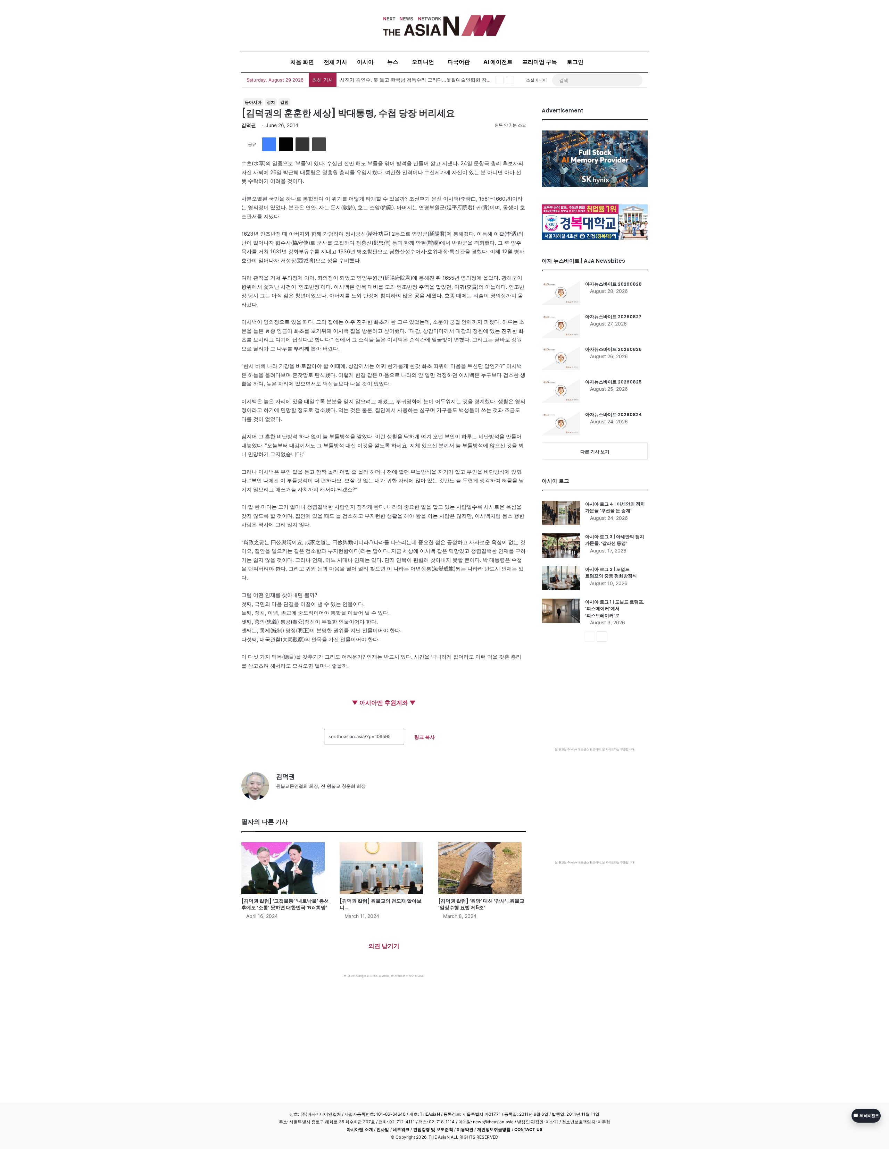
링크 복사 (424, 737)
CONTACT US (528, 1129)
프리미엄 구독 (539, 61)
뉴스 (392, 61)
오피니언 (423, 61)
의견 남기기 (383, 946)
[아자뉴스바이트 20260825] (561, 391)
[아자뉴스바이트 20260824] (561, 423)
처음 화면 (302, 61)
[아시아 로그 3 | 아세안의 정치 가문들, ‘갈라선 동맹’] (561, 545)
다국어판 (459, 61)
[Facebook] (269, 144)
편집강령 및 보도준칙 (433, 1129)
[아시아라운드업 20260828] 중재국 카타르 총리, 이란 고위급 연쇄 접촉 (418, 80)
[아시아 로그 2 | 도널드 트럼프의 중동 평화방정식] (561, 578)
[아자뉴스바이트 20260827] (561, 325)
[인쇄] (319, 144)
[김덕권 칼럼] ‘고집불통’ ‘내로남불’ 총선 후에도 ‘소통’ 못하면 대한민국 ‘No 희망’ (285, 904)
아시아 (365, 61)
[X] (286, 144)
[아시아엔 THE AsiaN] (444, 25)
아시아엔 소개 (360, 1129)
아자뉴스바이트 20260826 (613, 349)
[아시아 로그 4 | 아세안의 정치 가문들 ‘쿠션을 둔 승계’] (561, 513)
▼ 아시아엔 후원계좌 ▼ (384, 702)
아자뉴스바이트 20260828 (613, 284)
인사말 (382, 1129)
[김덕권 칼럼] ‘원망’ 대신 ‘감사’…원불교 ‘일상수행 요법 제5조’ (481, 904)
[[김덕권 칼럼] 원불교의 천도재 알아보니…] (383, 868)
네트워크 (401, 1129)
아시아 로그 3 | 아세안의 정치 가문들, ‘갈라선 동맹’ (614, 540)
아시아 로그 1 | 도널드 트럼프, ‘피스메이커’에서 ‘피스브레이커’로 (614, 609)
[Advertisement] (383, 1030)
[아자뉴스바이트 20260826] (561, 358)
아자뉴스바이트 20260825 (613, 382)
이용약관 (465, 1129)
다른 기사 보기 (594, 451)
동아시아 (253, 102)
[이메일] (302, 144)
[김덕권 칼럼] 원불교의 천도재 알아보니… (381, 904)
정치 (271, 102)
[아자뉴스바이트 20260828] (561, 293)
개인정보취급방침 (494, 1129)
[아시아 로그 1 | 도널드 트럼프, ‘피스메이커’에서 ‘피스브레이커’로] (561, 611)
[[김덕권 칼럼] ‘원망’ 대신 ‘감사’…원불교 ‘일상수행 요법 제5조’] (482, 868)
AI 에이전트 (498, 61)
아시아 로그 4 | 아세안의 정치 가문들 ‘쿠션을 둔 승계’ (615, 507)
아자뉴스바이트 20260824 (613, 414)
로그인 (575, 61)
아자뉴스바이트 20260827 (613, 316)
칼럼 (284, 102)
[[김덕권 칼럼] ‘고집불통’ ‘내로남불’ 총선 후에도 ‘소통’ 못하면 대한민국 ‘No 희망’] (285, 868)
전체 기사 (335, 61)
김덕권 (248, 125)
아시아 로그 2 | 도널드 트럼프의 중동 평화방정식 (611, 573)
